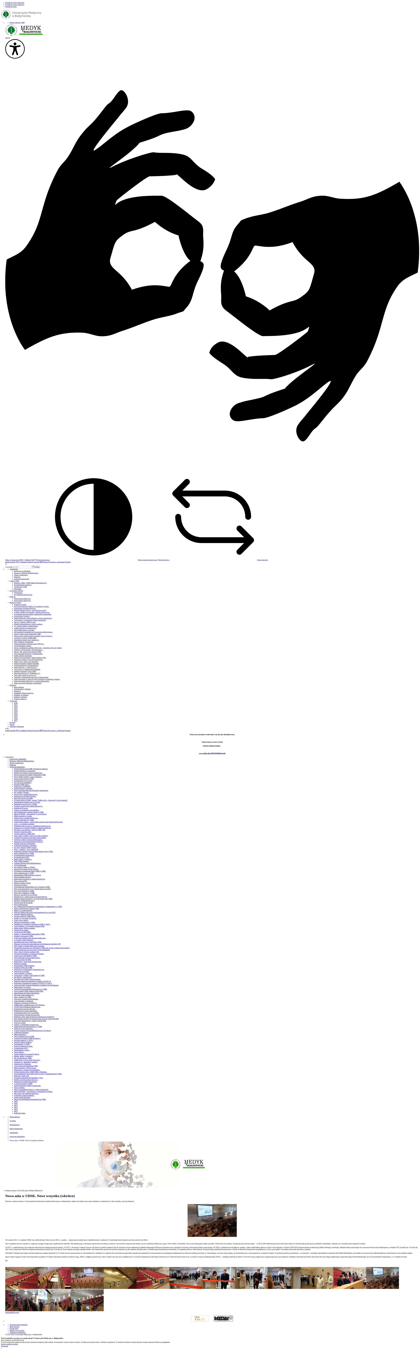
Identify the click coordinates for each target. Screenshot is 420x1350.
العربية (57, 562)
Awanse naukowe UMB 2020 (24, 916)
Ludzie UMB (14, 581)
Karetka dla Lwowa (21, 808)
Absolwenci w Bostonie (23, 1064)
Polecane (17, 577)
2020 (16, 715)
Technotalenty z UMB (22, 1044)
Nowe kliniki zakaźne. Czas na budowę (28, 777)
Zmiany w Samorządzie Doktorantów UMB (29, 934)
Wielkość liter (29, 560)
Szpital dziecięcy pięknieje (23, 788)
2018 (16, 719)
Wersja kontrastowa (43, 560)
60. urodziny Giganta (22, 792)
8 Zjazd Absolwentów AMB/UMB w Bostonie (30, 1072)
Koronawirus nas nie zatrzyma (25, 1009)
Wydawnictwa (15, 1125)
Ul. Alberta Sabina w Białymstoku (26, 626)
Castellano (23, 562)
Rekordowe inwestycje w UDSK (25, 804)
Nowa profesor (19, 1088)
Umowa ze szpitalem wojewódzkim (26, 810)
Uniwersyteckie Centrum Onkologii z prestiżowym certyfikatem (36, 985)
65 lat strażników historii (23, 646)
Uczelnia (13, 1121)
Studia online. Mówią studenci (24, 928)
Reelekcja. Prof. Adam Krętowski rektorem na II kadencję (34, 1017)
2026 (16, 703)
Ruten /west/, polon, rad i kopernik (26, 662)
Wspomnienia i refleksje (22, 689)
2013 (16, 1107)
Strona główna (15, 1117)
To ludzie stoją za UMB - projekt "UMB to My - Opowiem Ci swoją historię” (41, 800)
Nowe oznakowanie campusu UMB (26, 908)
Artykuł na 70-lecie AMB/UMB (25, 638)
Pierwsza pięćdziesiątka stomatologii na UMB (30, 1099)
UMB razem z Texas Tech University (27, 1060)
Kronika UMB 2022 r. (22, 785)
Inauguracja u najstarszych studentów (27, 1070)
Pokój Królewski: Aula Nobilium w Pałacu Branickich (33, 618)
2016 (16, 1103)
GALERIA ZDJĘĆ (16, 591)
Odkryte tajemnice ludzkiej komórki (26, 664)
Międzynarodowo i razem (23, 816)
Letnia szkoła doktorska (22, 1097)
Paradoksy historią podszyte (24, 693)
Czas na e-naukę (20, 1023)
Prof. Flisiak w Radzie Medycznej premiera (29, 946)
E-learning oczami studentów (24, 1095)
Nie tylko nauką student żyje (24, 995)
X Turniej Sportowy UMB (23, 1084)
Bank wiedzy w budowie (23, 859)
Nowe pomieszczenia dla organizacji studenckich (31, 790)
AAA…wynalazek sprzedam (24, 824)
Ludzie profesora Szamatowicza (25, 628)
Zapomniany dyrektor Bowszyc (25, 608)
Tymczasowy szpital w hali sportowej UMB (29, 975)
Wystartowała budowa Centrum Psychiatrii (29, 954)
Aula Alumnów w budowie (23, 1001)
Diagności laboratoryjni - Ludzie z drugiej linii (30, 1021)
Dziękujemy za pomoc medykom (25, 1011)
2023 (16, 709)
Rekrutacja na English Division (25, 796)
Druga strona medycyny (22, 599)
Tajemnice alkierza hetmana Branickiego (28, 840)
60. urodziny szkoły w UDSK (25, 867)
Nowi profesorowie (21, 905)
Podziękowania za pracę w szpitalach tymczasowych (32, 826)
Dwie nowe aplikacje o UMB (24, 893)
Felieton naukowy (20, 699)
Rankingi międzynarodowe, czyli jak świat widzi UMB (33, 899)
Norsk (45, 562)
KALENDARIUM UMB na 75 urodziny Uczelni (31, 606)
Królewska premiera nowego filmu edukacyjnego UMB (33, 851)
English (13, 562)
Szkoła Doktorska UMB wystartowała (27, 1086)
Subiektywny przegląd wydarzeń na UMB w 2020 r (32, 924)
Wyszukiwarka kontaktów (19, 1325)
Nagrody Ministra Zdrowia (23, 914)
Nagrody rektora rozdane (23, 1042)
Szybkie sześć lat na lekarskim (25, 844)
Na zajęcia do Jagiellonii (23, 783)
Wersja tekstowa (163, 560)
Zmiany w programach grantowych (26, 1025)
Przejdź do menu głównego (14, 3)
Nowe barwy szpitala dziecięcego (26, 794)
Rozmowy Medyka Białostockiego (26, 573)
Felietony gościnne (20, 697)
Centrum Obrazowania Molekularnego (28, 863)
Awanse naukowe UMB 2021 (24, 834)
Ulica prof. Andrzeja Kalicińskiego (26, 999)
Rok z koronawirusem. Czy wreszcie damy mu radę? (32, 889)
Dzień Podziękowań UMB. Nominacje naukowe (31, 769)
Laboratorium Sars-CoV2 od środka (26, 1013)
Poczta (12, 725)
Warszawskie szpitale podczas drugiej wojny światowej (33, 636)
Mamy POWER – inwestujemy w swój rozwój (30, 814)
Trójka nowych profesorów (24, 1028)
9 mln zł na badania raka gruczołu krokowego (30, 938)
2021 (16, 713)
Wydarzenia (18, 593)
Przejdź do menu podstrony (14, 5)
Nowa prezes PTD (20, 881)
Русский (51, 562)
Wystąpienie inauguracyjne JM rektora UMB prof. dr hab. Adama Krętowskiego (42, 948)
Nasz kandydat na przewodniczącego (27, 958)
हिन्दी (41, 562)
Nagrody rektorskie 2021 (23, 832)
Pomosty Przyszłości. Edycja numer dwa (28, 773)
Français (36, 562)
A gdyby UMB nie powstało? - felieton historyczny (32, 612)
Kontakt (12, 723)
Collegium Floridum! (21, 1032)
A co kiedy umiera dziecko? (24, 940)
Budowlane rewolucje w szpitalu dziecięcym (29, 879)
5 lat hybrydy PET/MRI (22, 932)
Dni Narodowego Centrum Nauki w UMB (29, 812)
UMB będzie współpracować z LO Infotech (29, 1005)
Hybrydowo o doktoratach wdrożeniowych (29, 969)
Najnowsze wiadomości (22, 571)
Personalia (18, 589)
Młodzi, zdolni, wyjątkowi (23, 1056)
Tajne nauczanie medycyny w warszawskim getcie (32, 681)
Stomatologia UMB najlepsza (24, 966)
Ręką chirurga (19, 687)
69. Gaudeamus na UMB (23, 1058)
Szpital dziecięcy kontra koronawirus (27, 1015)
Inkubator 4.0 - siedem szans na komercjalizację (30, 897)
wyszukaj (8, 567)
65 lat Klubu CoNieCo (22, 616)
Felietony (13, 685)
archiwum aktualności (22, 579)
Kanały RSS (14, 1329)
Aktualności (14, 569)
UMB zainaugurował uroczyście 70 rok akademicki (32, 950)
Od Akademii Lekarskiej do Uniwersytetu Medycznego (33, 632)
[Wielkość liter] (6, 728)
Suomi (62, 562)
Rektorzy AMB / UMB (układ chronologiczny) (30, 583)
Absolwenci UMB (20, 587)
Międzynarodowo (20, 1034)
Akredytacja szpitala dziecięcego (25, 1082)
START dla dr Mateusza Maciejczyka (27, 1007)
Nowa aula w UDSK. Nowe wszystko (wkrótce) (31, 836)
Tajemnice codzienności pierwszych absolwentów (31, 677)
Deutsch (30, 562)
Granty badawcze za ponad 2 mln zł (27, 1054)
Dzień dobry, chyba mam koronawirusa (28, 962)
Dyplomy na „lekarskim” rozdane (26, 1062)
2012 (16, 1111)
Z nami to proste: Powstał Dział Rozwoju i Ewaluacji (32, 1030)
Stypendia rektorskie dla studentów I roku (28, 1078)
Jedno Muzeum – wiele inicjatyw (26, 667)
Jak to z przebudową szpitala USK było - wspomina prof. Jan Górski (38, 648)
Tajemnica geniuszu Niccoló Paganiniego (28, 660)
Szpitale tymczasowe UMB (23, 936)
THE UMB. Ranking (22, 861)
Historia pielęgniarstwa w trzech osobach (28, 624)
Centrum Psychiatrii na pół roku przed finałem (30, 838)
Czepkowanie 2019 (21, 1048)
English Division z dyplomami (24, 771)
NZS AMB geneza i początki (24, 630)
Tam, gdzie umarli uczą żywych (25, 675)
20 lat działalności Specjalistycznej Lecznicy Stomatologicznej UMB (38, 1074)
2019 (16, 717)
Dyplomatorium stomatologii (24, 855)
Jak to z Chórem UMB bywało (25, 622)
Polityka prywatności (17, 1331)
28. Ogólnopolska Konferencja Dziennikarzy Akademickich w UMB (38, 907)
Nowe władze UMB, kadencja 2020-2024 (29, 991)
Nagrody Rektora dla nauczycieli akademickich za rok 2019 (35, 912)
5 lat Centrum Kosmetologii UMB (26, 1066)
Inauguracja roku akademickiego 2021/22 (28, 842)
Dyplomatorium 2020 (22, 857)
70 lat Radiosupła (20, 865)
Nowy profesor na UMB (23, 997)
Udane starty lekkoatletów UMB (25, 956)
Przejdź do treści (11, 7)
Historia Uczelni (15, 603)
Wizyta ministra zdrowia (22, 877)
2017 (16, 721)
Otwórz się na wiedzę (21, 971)
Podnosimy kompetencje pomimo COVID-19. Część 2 (33, 983)
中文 (18, 562)
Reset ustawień (262, 560)
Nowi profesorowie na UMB (24, 1036)
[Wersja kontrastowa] (8, 728)
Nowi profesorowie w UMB (24, 853)
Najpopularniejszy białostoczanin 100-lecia (29, 644)
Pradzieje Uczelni (20, 604)
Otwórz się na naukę (21, 930)
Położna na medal (20, 964)
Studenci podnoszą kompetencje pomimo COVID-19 (32, 981)
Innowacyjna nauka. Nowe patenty (26, 869)
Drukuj (7, 1312)
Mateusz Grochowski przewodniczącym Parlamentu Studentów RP (37, 944)
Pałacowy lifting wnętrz (22, 883)
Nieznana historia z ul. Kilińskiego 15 (27, 673)
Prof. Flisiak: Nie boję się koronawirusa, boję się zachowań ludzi (36, 1019)
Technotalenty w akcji (22, 1050)
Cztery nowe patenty (21, 920)
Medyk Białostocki (16, 1129)
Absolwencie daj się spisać (23, 903)
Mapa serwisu (14, 1327)
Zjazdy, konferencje (21, 575)
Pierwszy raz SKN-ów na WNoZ (26, 895)
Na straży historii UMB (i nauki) (25, 847)
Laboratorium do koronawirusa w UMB (28, 1027)
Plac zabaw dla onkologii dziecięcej (26, 1093)
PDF (11, 1312)
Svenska (68, 562)
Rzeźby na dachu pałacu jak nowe (26, 1080)
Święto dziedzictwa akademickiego (26, 665)
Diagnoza (17, 691)
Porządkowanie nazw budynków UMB (28, 942)
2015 (16, 1105)
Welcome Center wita (22, 1076)
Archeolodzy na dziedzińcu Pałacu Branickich (30, 620)
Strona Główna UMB (17, 23)
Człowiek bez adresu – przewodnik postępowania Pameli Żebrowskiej (38, 822)
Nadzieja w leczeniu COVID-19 (25, 1003)
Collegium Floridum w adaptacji (25, 846)
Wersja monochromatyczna (147, 560)
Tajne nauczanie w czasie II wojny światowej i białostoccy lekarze (37, 679)
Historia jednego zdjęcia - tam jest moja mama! (30, 610)
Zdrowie (13, 597)
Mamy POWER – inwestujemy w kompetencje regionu (33, 1091)
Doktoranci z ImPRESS (22, 786)
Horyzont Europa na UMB (23, 798)
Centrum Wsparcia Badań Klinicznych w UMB (30, 989)
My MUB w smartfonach (23, 977)
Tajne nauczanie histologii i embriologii (28, 683)
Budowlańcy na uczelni (22, 987)
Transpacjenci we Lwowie (23, 781)
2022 (16, 711)
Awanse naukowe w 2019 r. (24, 1040)
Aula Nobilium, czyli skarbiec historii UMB (29, 926)
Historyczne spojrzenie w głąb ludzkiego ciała (30, 658)
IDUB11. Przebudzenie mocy (24, 901)
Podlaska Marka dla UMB (23, 968)
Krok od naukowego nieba (23, 1046)
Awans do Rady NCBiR (22, 960)
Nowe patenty (19, 1052)
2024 (16, 707)
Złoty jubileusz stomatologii (24, 642)
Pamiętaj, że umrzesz (21, 695)
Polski (7, 562)
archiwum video (20, 1113)
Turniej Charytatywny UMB (24, 820)
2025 (16, 705)
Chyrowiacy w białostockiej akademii (27, 669)
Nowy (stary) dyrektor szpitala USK (26, 952)
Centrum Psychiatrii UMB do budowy (27, 1038)
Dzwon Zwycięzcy (21, 885)
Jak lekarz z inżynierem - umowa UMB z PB (30, 830)
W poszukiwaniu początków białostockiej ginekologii (32, 614)
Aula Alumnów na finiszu (23, 973)
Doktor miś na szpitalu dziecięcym (26, 818)
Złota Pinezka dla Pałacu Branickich (26, 993)
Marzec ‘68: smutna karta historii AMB (27, 652)
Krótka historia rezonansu (23, 656)
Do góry (16, 1312)
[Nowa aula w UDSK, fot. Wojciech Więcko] (21, 1288)
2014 (16, 1109)
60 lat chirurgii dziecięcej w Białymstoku (28, 654)
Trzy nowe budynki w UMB (24, 891)
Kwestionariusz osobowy (23, 585)
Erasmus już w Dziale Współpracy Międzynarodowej (32, 828)
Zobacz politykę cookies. (9, 1344)
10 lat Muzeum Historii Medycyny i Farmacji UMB (32, 887)
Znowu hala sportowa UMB (24, 779)
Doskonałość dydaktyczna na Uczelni (27, 802)
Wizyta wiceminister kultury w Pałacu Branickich (31, 1089)
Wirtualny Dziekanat (17, 726)
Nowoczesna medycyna (22, 601)
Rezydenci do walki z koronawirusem (27, 979)
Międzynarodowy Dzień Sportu (25, 1068)
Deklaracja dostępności (18, 1332)
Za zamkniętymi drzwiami (23, 595)
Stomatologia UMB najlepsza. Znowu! (27, 875)
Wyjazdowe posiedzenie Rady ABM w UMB (30, 871)
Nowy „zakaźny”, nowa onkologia (26, 849)
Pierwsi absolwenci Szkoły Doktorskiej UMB (30, 775)
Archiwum (13, 701)
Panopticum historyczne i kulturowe (26, 640)
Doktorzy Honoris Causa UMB (25, 671)
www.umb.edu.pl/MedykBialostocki (212, 753)
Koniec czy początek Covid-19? (25, 918)
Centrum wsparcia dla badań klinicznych (28, 806)
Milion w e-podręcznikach (23, 910)
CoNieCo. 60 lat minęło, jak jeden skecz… (29, 650)
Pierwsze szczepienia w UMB (24, 922)
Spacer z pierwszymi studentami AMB (27, 634)
